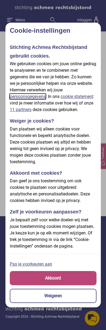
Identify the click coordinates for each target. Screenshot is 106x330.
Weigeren (53, 295)
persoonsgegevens (28, 96)
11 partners (21, 109)
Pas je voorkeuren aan (31, 264)
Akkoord (53, 278)
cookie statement (77, 96)
